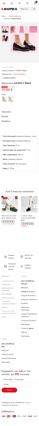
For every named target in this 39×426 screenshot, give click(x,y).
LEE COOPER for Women (27, 282)
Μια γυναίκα (7, 379)
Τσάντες (24, 332)
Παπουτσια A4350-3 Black (12, 19)
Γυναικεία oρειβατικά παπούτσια (29, 315)
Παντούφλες (25, 324)
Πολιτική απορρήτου (8, 298)
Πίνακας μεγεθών (10, 77)
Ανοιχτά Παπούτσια (28, 295)
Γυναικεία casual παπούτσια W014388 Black (28, 218)
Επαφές (4, 317)
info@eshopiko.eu (8, 411)
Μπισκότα (5, 307)
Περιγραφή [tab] (6, 111)
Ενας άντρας (19, 379)
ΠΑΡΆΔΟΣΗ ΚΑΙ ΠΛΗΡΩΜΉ (7, 289)
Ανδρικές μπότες (8, 354)
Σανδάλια (24, 303)
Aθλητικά (24, 287)
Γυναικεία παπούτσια (14, 16)
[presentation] (3, 206)
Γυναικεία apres (27, 328)
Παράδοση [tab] (6, 121)
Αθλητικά (5, 350)
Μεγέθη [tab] (5, 116)
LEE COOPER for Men (8, 345)
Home (3, 16)
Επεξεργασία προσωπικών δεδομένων (9, 302)
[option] (5, 30)
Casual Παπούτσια (28, 291)
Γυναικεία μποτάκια (28, 320)
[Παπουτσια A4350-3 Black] (23, 39)
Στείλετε (9, 390)
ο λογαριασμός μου (8, 281)
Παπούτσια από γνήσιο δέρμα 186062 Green (9, 217)
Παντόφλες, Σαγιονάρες (25, 308)
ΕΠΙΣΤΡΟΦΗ (6, 284)
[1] (34, 9)
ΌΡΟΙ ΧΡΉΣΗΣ (7, 294)
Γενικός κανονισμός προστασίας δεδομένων (9, 312)
